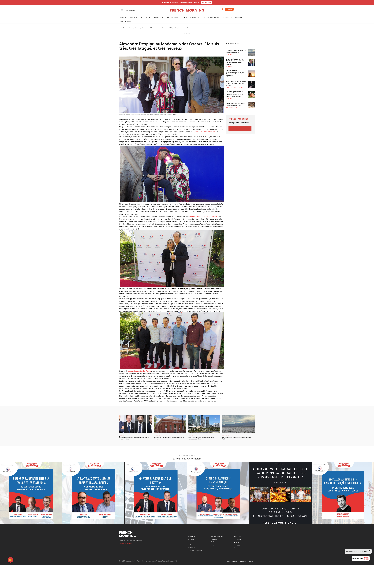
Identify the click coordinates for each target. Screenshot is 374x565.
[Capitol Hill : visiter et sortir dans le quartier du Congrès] (170, 424)
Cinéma (137, 28)
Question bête (231, 107)
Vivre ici (229, 78)
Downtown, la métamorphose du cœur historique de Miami (201, 438)
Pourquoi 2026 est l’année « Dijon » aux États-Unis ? (235, 104)
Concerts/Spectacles (234, 87)
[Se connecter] (223, 9)
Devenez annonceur (125, 543)
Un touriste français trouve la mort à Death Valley (236, 51)
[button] (218, 8)
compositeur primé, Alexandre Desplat (203, 216)
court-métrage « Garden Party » (139, 371)
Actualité (122, 28)
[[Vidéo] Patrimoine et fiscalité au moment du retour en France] (135, 424)
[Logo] (152, 534)
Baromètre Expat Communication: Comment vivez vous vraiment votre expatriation (235, 73)
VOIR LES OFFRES (206, 2)
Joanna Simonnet (124, 440)
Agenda (121, 435)
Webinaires (230, 66)
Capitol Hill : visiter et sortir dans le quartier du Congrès (169, 438)
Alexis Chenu (225, 440)
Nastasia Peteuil (158, 440)
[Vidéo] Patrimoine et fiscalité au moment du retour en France (134, 438)
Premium (229, 9)
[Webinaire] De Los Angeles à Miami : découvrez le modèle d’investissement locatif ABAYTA (235, 61)
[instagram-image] (31, 493)
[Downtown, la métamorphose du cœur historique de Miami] (204, 424)
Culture (130, 28)
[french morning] (187, 10)
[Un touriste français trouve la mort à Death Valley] (238, 424)
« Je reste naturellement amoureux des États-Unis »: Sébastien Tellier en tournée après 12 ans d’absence (235, 93)
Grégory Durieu (192, 440)
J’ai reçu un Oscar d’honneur (204, 132)
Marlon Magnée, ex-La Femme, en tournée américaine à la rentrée (236, 83)
